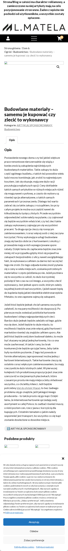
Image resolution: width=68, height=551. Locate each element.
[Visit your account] (8, 38)
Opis (12, 139)
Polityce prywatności (14, 512)
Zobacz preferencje (34, 540)
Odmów (34, 531)
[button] (63, 458)
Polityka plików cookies (24, 547)
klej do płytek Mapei (28, 388)
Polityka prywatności (45, 547)
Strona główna (12, 48)
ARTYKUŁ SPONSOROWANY (34, 125)
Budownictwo (20, 51)
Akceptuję (34, 522)
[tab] (12, 140)
